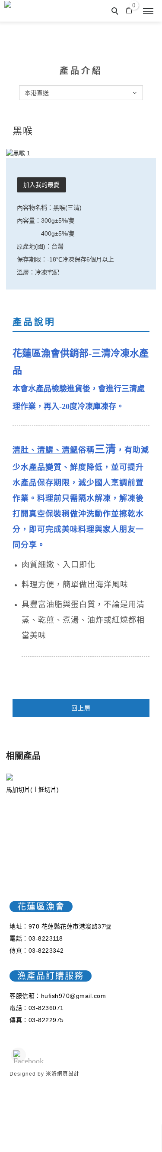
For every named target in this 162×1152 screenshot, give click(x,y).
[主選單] (148, 11)
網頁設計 (68, 1074)
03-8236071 (46, 1007)
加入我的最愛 (41, 184)
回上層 (81, 708)
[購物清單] (129, 9)
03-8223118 (46, 938)
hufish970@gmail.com (73, 995)
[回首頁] (43, 5)
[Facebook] (18, 1055)
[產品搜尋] (116, 12)
